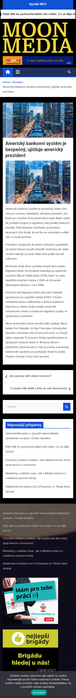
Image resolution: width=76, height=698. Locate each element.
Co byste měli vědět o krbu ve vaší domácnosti (38, 388)
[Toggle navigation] (18, 72)
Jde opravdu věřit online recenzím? (30, 376)
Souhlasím (39, 692)
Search (66, 407)
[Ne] (71, 684)
